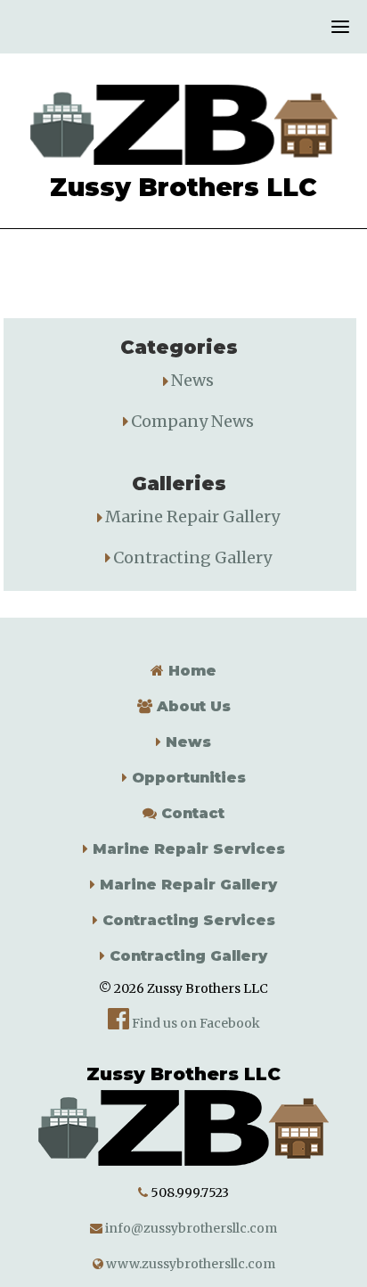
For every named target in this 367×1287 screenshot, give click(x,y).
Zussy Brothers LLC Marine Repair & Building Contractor (183, 125)
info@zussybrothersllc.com (189, 1228)
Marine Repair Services (186, 848)
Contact (190, 813)
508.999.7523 (190, 1193)
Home (190, 670)
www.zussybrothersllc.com (189, 1264)
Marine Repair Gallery (192, 516)
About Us (191, 706)
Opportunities (186, 777)
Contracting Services (186, 920)
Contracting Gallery (192, 557)
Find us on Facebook (194, 1023)
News (192, 380)
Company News (192, 421)
